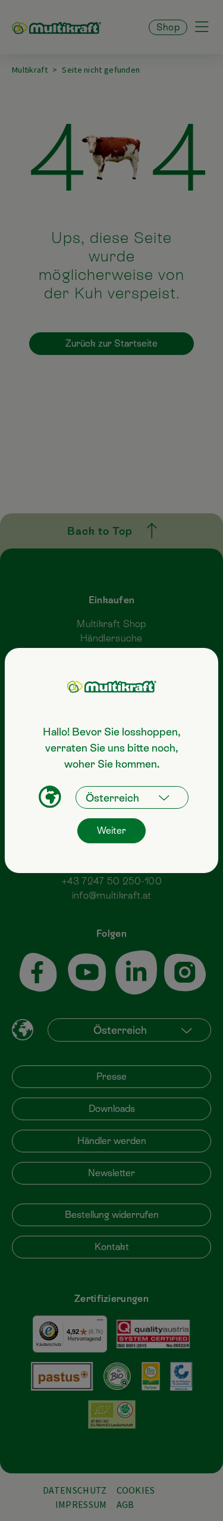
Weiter (111, 830)
